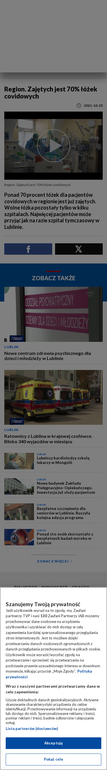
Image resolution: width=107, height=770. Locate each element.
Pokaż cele (53, 759)
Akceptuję (53, 743)
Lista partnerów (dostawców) (32, 728)
